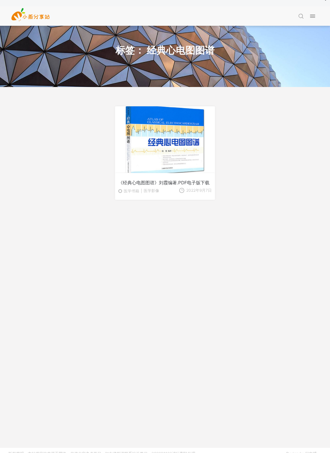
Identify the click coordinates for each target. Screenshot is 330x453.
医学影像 (151, 190)
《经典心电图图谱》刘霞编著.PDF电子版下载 (163, 182)
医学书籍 (131, 190)
